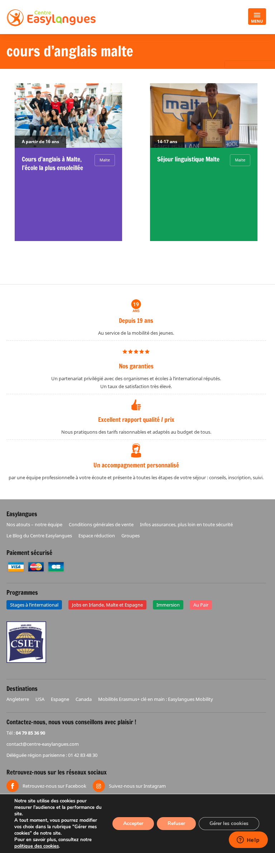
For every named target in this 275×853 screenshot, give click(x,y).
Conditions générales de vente (101, 524)
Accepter (133, 823)
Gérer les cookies (229, 823)
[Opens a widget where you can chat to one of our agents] (248, 840)
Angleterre (17, 699)
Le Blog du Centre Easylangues (39, 535)
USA (39, 699)
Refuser (176, 823)
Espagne (60, 699)
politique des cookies (36, 846)
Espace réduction (96, 535)
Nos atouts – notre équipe (34, 524)
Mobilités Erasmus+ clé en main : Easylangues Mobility (155, 699)
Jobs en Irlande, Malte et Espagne (107, 605)
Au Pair (200, 605)
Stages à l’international (34, 605)
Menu (257, 21)
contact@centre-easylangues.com (42, 744)
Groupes (130, 535)
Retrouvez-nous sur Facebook (54, 786)
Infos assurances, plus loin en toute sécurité (186, 524)
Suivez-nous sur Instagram (137, 786)
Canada (84, 699)
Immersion (168, 605)
